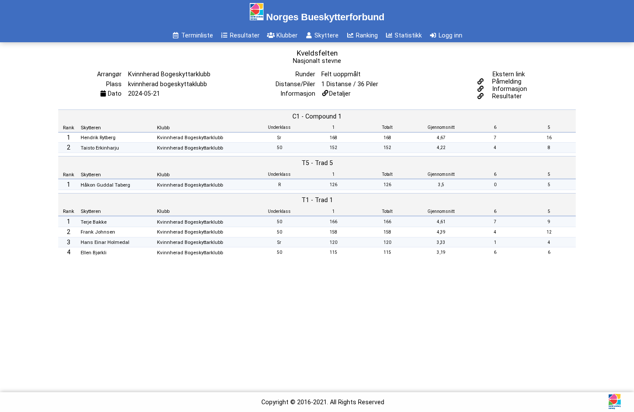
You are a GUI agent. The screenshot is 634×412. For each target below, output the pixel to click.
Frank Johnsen (98, 232)
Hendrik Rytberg (98, 137)
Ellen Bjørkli (94, 253)
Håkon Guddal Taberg (105, 185)
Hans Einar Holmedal (105, 242)
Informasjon (508, 89)
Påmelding (505, 81)
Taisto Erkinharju (100, 148)
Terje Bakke (94, 222)
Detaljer (340, 93)
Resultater (506, 96)
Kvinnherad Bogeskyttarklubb (190, 137)
